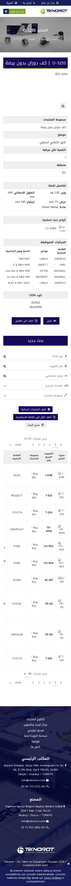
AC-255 (49, 580)
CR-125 (49, 604)
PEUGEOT (17, 495)
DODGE (17, 604)
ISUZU (17, 475)
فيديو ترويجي (35, 730)
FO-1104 (48, 546)
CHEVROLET (17, 529)
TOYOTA (17, 512)
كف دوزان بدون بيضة (53, 127)
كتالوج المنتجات (35, 719)
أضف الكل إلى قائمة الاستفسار (34, 417)
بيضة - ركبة (34, 475)
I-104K (48, 475)
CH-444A (49, 529)
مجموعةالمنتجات (34, 457)
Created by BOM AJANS (35, 865)
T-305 (48, 495)
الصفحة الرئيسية (49, 39)
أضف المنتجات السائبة (34, 409)
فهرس (31, 39)
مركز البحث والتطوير (35, 725)
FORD (17, 546)
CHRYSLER (17, 634)
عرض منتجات (39, 673)
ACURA (17, 580)
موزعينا (36, 741)
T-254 (48, 512)
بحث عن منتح (17, 11)
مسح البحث (34, 425)
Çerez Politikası (53, 878)
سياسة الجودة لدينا (35, 736)
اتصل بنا (35, 747)
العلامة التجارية (17, 457)
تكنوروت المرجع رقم (48, 456)
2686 (18, 445)
